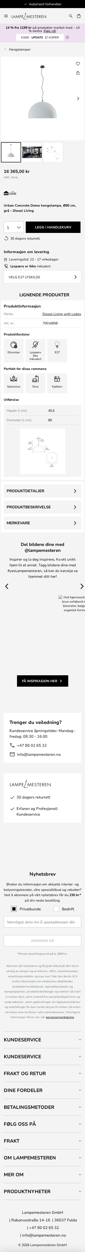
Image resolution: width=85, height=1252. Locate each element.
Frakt (12, 1141)
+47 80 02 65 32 (32, 745)
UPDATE (40, 37)
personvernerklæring (60, 1017)
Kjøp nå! (50, 30)
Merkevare (18, 522)
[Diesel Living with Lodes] (29, 193)
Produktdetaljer (25, 490)
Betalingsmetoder (29, 1107)
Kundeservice (22, 1039)
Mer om (14, 1174)
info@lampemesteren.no (39, 754)
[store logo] (31, 16)
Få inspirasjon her (39, 681)
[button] (11, 152)
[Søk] (71, 16)
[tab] (42, 1039)
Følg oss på (20, 1124)
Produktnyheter (27, 1191)
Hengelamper (19, 49)
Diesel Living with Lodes (61, 314)
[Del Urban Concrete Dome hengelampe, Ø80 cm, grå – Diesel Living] (77, 72)
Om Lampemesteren (30, 1157)
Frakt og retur (25, 1073)
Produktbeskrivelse (29, 507)
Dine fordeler (23, 1090)
